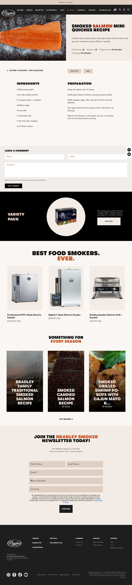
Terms (73, 330)
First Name (52, 260)
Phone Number (54, 295)
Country (50, 307)
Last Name (52, 272)
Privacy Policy (64, 330)
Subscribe (66, 336)
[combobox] (50, 300)
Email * (50, 283)
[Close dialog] (86, 245)
